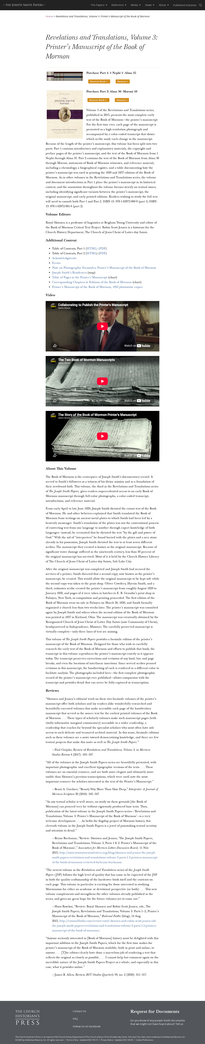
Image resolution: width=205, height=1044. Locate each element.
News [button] (148, 5)
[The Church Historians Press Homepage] (27, 1024)
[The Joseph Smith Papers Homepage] (24, 5)
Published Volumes (184, 5)
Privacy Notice (107, 1040)
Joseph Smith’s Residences (69, 273)
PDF (102, 249)
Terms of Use (72, 1040)
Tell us (179, 1024)
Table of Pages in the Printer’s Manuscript (79, 277)
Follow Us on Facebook (86, 1026)
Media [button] (134, 5)
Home (49, 16)
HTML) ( (93, 249)
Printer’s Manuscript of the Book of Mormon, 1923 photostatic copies (97, 287)
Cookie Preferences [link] (144, 1040)
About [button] (162, 5)
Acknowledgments (64, 258)
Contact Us (79, 1011)
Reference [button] (117, 5)
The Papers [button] (97, 5)
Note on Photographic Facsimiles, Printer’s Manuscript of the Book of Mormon (104, 268)
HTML (91, 253)
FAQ (75, 1018)
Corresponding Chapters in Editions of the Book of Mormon (92, 282)
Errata (56, 263)
